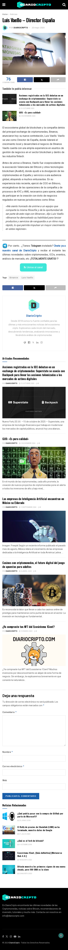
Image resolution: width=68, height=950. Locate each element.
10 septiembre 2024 (28, 507)
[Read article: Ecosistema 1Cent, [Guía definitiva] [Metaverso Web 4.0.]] (8, 855)
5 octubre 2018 (25, 845)
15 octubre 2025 (27, 108)
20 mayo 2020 (38, 27)
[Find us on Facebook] (3, 937)
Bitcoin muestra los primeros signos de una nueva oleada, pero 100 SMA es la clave (41, 868)
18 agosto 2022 (25, 860)
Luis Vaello (27, 277)
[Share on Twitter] (41, 79)
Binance (14, 277)
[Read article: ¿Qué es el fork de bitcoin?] (8, 843)
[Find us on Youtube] (15, 937)
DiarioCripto (21, 27)
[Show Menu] (3, 4)
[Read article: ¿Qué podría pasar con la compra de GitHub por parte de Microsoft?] (8, 816)
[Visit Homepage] (34, 5)
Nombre (7, 752)
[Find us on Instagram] (11, 937)
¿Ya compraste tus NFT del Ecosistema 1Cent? (28, 627)
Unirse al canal (35, 267)
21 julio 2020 (24, 834)
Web (4, 780)
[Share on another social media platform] (58, 79)
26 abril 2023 (26, 571)
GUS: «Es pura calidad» (30, 112)
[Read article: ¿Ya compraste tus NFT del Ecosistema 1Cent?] (34, 650)
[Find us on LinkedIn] (19, 937)
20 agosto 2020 (25, 874)
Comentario (9, 712)
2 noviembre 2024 (27, 116)
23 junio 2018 (25, 820)
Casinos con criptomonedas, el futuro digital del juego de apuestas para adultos (33, 565)
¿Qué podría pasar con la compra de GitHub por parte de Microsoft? (40, 815)
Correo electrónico (13, 766)
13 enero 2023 (26, 631)
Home (5, 14)
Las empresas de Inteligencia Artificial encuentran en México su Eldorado (33, 501)
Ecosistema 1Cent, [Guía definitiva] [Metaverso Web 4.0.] (39, 854)
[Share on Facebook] (25, 79)
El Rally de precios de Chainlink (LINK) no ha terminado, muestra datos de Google (38, 828)
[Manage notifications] (61, 935)
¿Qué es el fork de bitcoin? (30, 840)
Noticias (13, 14)
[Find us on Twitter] (7, 937)
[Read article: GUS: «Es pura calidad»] (9, 116)
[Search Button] (64, 4)
